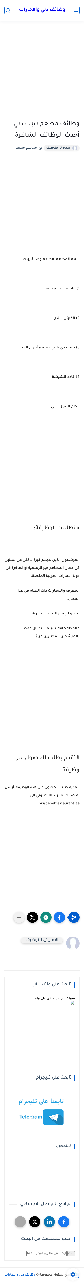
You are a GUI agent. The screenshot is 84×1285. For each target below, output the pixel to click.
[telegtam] (20, 1221)
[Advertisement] (42, 71)
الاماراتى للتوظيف (58, 148)
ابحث (71, 1253)
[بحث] (7, 10)
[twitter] (34, 1221)
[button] (59, 917)
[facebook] (63, 1221)
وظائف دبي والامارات (42, 10)
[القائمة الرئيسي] (76, 10)
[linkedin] (49, 1221)
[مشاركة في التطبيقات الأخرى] (19, 917)
